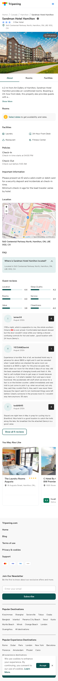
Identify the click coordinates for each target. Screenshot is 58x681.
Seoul (45, 619)
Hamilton (24, 15)
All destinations (22, 629)
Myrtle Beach (8, 624)
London (44, 624)
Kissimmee (7, 614)
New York (39, 645)
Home (5, 15)
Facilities (48, 78)
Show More (7, 101)
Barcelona (50, 645)
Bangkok (6, 619)
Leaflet (27, 237)
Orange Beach (31, 624)
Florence (6, 650)
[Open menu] (53, 4)
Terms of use (8, 543)
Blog (4, 536)
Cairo (37, 650)
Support (6, 556)
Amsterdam (18, 650)
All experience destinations (14, 655)
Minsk (19, 624)
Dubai (13, 645)
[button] (28, 217)
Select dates (14, 117)
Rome (5, 645)
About (10, 78)
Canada (14, 15)
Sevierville (30, 614)
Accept (43, 665)
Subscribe (29, 596)
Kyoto (53, 619)
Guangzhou (7, 629)
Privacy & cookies (11, 549)
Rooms (29, 78)
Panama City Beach (31, 619)
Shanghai (19, 614)
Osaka (49, 614)
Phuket (29, 650)
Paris (20, 645)
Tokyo (41, 614)
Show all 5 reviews (14, 431)
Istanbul (16, 619)
